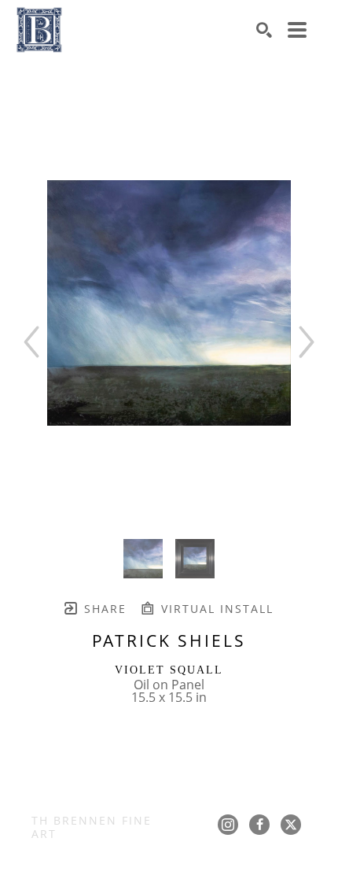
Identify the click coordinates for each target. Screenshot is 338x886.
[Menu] (297, 30)
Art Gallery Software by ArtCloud (211, 866)
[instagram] (228, 824)
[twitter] (291, 824)
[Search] (264, 30)
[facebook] (259, 824)
